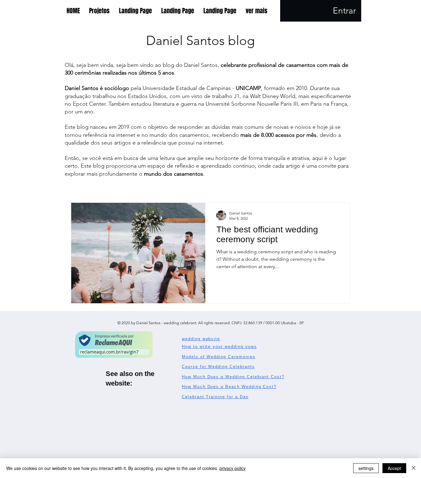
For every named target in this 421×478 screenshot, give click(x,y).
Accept (394, 468)
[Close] (413, 468)
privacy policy (232, 468)
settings (366, 468)
